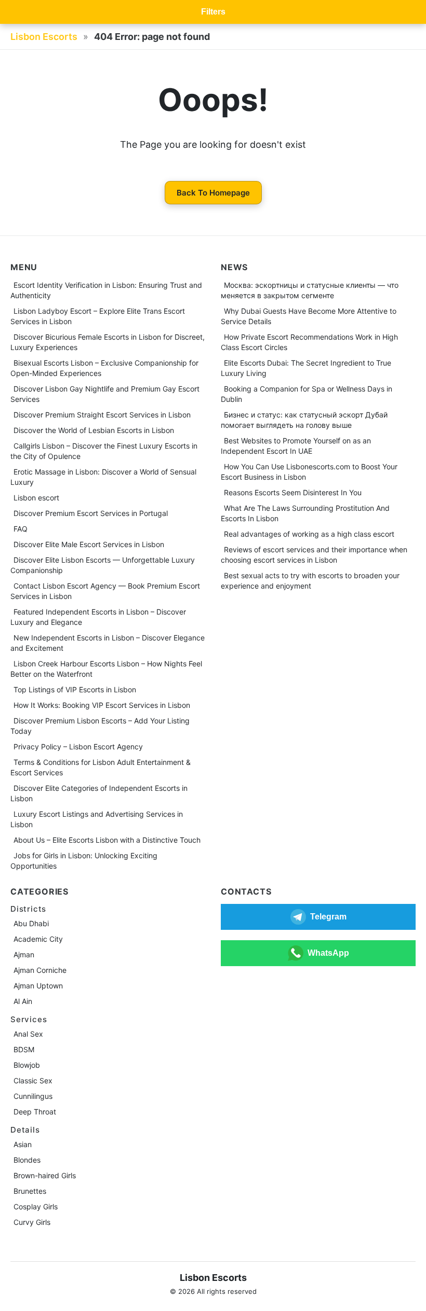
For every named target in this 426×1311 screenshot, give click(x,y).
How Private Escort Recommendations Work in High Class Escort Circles (309, 342)
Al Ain (23, 1001)
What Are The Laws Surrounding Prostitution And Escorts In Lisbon (305, 513)
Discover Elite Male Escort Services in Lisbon (89, 544)
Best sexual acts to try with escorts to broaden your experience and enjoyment (310, 580)
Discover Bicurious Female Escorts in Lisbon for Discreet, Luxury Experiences (107, 342)
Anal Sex (28, 1033)
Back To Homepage (213, 193)
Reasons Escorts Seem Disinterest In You (293, 492)
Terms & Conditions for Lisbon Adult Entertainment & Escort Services (100, 767)
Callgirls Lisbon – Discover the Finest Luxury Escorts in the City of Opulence (103, 451)
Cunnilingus (33, 1096)
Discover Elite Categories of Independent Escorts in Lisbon (99, 793)
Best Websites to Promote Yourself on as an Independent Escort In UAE (296, 445)
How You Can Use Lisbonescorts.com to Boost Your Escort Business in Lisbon (309, 471)
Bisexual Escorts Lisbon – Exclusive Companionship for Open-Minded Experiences (104, 368)
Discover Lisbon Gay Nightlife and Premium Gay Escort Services (104, 393)
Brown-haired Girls (45, 1175)
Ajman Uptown (38, 985)
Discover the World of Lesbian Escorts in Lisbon (94, 430)
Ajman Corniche (40, 970)
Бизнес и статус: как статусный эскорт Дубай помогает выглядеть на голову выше (304, 419)
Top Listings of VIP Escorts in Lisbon (75, 689)
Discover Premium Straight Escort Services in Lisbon (102, 414)
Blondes (27, 1159)
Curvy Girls (32, 1222)
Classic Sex (33, 1080)
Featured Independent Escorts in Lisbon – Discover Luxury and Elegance (98, 616)
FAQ (21, 528)
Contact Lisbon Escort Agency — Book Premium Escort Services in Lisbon (105, 591)
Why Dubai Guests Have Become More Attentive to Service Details (308, 316)
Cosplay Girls (36, 1206)
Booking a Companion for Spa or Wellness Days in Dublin (306, 393)
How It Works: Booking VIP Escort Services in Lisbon (102, 705)
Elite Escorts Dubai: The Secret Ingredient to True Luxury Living (306, 368)
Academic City (38, 939)
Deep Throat (35, 1111)
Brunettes (30, 1191)
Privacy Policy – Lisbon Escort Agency (78, 746)
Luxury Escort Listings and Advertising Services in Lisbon (96, 819)
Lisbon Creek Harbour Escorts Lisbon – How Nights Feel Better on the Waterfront (106, 668)
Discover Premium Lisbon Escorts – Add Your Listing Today (100, 725)
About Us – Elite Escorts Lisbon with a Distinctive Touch (107, 839)
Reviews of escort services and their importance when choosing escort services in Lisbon (314, 554)
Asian (23, 1144)
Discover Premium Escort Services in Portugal (91, 513)
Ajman (24, 954)
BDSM (24, 1049)
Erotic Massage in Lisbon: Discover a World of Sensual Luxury (103, 476)
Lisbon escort (36, 497)
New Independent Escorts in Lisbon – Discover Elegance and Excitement (107, 642)
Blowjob (27, 1065)
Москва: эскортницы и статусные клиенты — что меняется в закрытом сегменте (309, 290)
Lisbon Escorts (43, 36)
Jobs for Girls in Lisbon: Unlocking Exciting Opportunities (83, 860)
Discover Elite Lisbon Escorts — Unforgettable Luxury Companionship (102, 565)
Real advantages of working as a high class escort (309, 533)
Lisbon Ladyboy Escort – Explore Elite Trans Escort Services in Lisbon (97, 316)
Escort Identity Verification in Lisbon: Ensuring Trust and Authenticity (106, 290)
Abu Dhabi (31, 923)
